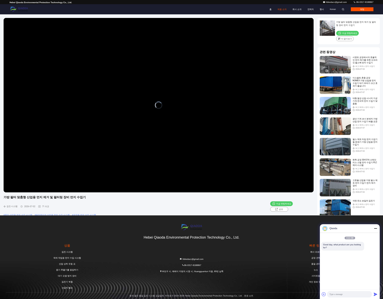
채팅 (362, 9)
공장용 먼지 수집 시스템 (84, 215)
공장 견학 (315, 258)
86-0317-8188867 (364, 2)
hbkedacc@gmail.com (336, 2)
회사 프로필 (315, 252)
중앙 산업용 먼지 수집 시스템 (18, 215)
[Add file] (324, 294)
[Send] (375, 294)
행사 (322, 9)
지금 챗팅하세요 (283, 204)
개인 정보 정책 (316, 282)
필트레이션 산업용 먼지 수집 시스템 (53, 215)
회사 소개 (296, 9)
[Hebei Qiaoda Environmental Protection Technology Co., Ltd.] (19, 9)
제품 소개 (282, 9)
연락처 (310, 9)
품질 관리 (315, 264)
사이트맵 (316, 276)
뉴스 (316, 270)
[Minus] (375, 228)
